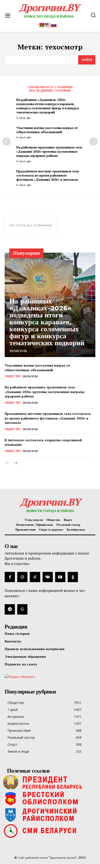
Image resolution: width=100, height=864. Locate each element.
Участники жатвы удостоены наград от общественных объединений (47, 130)
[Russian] (54, 24)
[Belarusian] (42, 24)
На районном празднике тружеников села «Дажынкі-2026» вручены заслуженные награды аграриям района (49, 151)
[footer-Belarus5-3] (50, 782)
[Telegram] (10, 609)
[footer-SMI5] (50, 831)
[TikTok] (35, 577)
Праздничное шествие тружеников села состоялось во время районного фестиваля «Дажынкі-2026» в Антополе (47, 175)
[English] (48, 24)
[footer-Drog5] (50, 815)
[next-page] (93, 141)
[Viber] (22, 609)
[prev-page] (6, 141)
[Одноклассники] (73, 577)
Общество (12, 376)
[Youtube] (60, 577)
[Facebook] (10, 577)
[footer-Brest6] (50, 798)
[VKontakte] (48, 577)
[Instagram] (22, 577)
